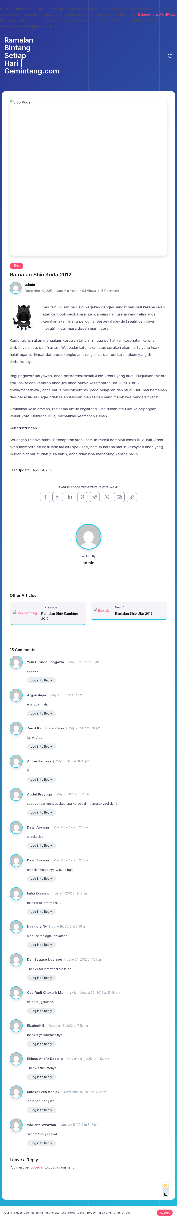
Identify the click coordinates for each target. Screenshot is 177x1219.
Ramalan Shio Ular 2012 (133, 613)
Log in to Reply (41, 680)
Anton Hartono (39, 761)
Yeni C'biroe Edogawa (45, 662)
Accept (165, 1212)
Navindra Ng (37, 926)
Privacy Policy (95, 1212)
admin (30, 284)
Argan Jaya (36, 695)
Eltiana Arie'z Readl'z (45, 1059)
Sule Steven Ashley (43, 1092)
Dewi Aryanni (38, 827)
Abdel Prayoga (39, 794)
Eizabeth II (35, 1026)
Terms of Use (121, 1212)
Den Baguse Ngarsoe (44, 959)
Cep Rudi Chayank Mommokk (51, 992)
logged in (37, 1167)
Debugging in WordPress (157, 14)
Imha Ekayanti (38, 893)
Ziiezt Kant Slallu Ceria (45, 728)
